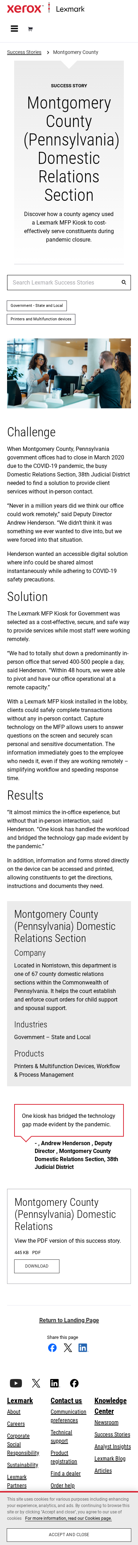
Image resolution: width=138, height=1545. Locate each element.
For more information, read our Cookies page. (68, 1518)
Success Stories (112, 1434)
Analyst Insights (112, 1446)
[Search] (124, 282)
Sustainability (22, 1465)
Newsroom (106, 1422)
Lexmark (20, 1400)
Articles (103, 1470)
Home (90, 9)
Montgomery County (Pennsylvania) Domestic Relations (65, 1214)
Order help (63, 1485)
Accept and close (69, 1534)
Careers (16, 1423)
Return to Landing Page (69, 1320)
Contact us (66, 1400)
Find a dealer (66, 1473)
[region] (69, 1518)
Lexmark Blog (110, 1458)
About (14, 1411)
